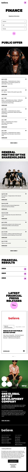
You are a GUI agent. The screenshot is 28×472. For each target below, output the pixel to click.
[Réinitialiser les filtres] (14, 33)
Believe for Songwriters (6, 439)
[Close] (24, 448)
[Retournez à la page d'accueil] (7, 430)
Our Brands (17, 439)
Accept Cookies (13, 461)
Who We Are (17, 441)
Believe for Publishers (6, 442)
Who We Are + (6, 420)
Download (4, 86)
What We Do (17, 437)
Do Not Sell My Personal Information (13, 466)
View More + (14, 143)
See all (14, 305)
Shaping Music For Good (20, 442)
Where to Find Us (18, 444)
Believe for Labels (5, 441)
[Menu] (25, 2)
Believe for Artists (5, 437)
